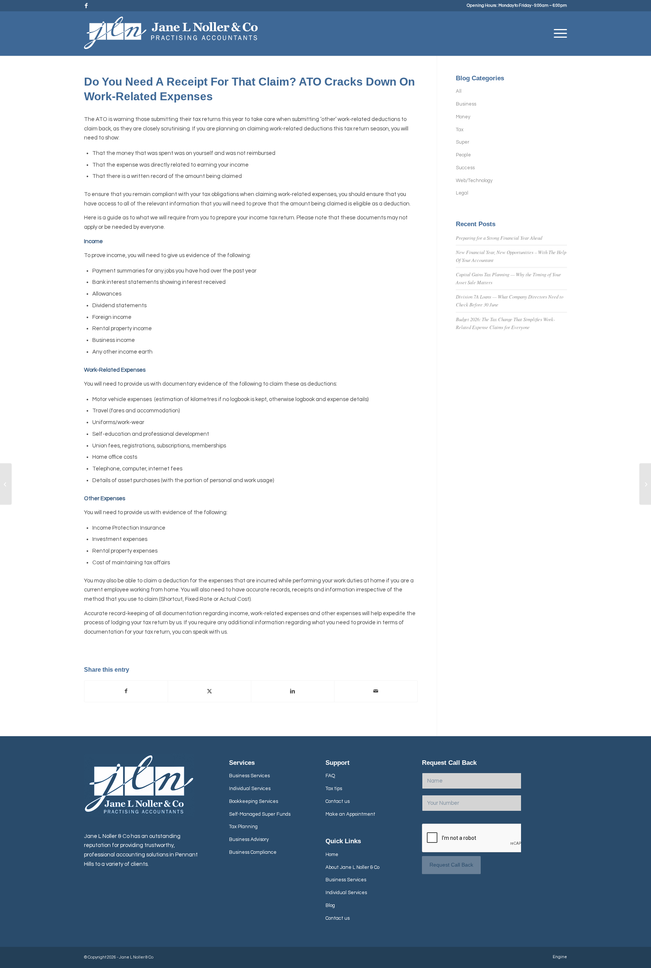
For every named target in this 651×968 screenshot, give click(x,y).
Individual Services (249, 788)
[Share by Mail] (376, 691)
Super (462, 142)
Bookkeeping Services (253, 801)
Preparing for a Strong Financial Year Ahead (499, 237)
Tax (459, 129)
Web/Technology (474, 180)
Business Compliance (253, 852)
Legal (462, 193)
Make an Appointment (350, 814)
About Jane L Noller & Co (352, 867)
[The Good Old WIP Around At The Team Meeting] (645, 484)
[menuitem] (558, 33)
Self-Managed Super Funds (259, 814)
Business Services (249, 775)
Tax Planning (243, 826)
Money (463, 116)
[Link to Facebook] (86, 5)
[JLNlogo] (171, 36)
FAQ (330, 775)
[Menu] (558, 33)
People (463, 155)
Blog (330, 905)
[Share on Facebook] (126, 691)
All (459, 91)
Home (332, 854)
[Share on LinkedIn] (292, 691)
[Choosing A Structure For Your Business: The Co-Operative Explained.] (6, 484)
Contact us (338, 801)
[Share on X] (209, 691)
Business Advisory (249, 839)
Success (465, 167)
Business (466, 104)
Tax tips (334, 788)
